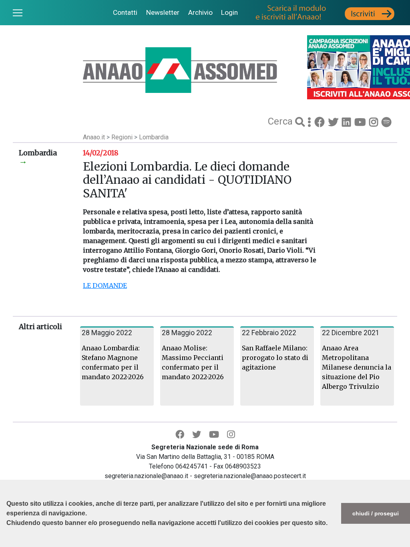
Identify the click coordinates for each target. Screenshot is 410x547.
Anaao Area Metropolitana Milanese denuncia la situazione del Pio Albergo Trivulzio (356, 367)
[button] (7, 543)
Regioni (122, 137)
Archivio (200, 12)
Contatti (125, 12)
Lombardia (154, 137)
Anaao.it (94, 137)
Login (229, 12)
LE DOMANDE (105, 286)
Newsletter (162, 12)
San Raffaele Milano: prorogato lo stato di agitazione (275, 357)
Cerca (281, 121)
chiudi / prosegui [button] (375, 513)
